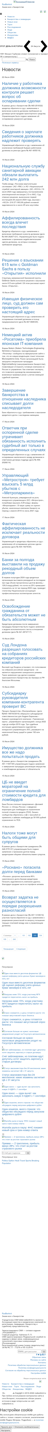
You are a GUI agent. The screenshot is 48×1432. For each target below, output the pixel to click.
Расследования (14, 27)
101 (23, 935)
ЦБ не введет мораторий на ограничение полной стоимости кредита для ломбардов (24, 790)
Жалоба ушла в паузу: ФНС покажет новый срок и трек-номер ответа (22, 1129)
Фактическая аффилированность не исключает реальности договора (23, 530)
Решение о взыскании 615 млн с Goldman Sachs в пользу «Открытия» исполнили (24, 266)
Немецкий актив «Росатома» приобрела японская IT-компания (24, 339)
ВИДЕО (10, 37)
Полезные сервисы (10, 62)
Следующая (21, 949)
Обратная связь (39, 1357)
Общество (11, 32)
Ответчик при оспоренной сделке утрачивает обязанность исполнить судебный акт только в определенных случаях (24, 438)
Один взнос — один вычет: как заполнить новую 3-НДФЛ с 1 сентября (23, 1094)
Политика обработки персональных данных (27, 1365)
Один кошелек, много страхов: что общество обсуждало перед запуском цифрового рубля (23, 1111)
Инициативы (12, 35)
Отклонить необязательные (27, 1427)
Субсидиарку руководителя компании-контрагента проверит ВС (23, 699)
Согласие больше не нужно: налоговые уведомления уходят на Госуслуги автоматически (21, 1040)
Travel (22, 1160)
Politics (5, 1160)
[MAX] (41, 11)
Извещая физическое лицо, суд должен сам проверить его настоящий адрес (22, 305)
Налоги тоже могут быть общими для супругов (19, 837)
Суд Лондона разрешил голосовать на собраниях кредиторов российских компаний (24, 653)
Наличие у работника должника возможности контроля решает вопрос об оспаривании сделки (24, 92)
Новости (11, 16)
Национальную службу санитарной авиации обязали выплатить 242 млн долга (23, 172)
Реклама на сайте (38, 1359)
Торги (9, 24)
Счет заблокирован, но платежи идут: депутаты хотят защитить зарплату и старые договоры (23, 1058)
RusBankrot (7, 4)
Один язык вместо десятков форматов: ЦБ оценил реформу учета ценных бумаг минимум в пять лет (24, 985)
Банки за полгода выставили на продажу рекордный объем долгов (23, 566)
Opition (11, 1160)
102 (29, 935)
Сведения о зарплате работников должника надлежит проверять (22, 136)
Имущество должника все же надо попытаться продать (22, 752)
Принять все (6, 1427)
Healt (17, 1160)
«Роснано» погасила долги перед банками (22, 869)
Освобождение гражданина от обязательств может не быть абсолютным (23, 612)
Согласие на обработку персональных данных (25, 1370)
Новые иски (12, 21)
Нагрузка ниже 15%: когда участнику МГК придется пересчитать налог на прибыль (22, 1003)
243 (14, 939)
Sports (28, 1160)
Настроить (5, 1430)
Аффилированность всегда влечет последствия (21, 222)
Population (6, 1163)
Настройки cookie (38, 1373)
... (18, 935)
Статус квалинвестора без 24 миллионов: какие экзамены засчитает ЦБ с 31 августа (23, 1077)
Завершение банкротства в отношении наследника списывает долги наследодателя (24, 398)
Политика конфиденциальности (32, 1367)
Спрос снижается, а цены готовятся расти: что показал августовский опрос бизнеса (23, 1021)
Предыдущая (8, 949)
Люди (9, 29)
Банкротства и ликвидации (19, 19)
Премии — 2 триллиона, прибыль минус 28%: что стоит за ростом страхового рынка (20, 1145)
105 (4, 939)
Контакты (42, 1362)
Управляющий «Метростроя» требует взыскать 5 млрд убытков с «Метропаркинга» (23, 483)
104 (40, 935)
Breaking (35, 1160)
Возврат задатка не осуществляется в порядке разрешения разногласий (21, 903)
